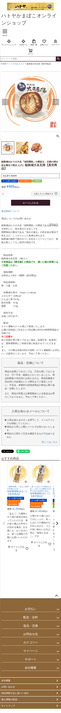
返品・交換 (30, 625)
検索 (58, 59)
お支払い (30, 609)
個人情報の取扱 (9, 699)
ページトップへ (56, 595)
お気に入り (44, 45)
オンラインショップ (9, 45)
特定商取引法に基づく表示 (15, 693)
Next (56, 102)
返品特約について (10, 211)
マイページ (55, 45)
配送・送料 (30, 617)
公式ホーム (23, 45)
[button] (4, 523)
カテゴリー (30, 642)
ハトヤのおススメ (16, 64)
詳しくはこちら (50, 442)
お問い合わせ (8, 687)
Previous (5, 102)
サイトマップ (8, 705)
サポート (30, 659)
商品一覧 (34, 45)
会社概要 (30, 667)
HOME (4, 64)
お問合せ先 (30, 634)
